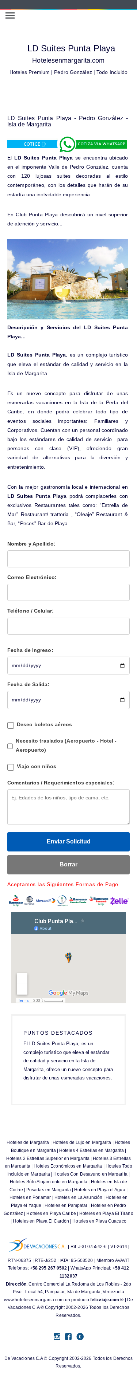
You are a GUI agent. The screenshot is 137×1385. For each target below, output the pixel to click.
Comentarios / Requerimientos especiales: (60, 783)
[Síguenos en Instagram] (57, 1337)
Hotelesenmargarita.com (68, 60)
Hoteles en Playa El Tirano (106, 1213)
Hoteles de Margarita (28, 1142)
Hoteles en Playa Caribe (51, 1213)
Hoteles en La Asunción (78, 1197)
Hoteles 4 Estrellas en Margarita (91, 1150)
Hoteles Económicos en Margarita (68, 1166)
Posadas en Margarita (48, 1189)
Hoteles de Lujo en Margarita (82, 1142)
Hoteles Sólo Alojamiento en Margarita (49, 1181)
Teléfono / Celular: (30, 611)
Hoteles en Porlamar (30, 1197)
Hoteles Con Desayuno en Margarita (90, 1174)
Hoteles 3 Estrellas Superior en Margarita (48, 1158)
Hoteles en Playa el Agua (99, 1189)
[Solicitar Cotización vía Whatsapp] (67, 144)
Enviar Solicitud (69, 841)
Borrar (68, 864)
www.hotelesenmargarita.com (34, 1299)
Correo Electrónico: (32, 577)
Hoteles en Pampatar (66, 1205)
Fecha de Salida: (28, 684)
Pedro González (73, 72)
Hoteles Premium (29, 72)
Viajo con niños (37, 766)
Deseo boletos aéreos (44, 724)
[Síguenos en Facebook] (68, 1337)
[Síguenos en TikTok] (80, 1337)
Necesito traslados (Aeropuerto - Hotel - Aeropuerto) (66, 745)
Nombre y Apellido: (31, 544)
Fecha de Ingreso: (30, 650)
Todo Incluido (112, 72)
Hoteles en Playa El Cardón (41, 1221)
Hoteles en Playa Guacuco (99, 1221)
